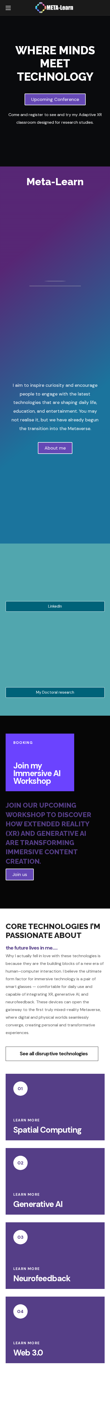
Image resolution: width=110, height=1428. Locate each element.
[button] (99, 8)
